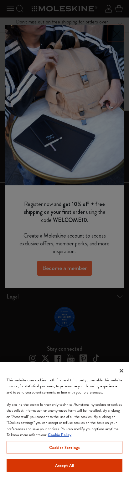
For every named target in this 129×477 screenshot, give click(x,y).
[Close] (121, 371)
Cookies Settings (64, 447)
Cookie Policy (59, 435)
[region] (64, 419)
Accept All (64, 465)
